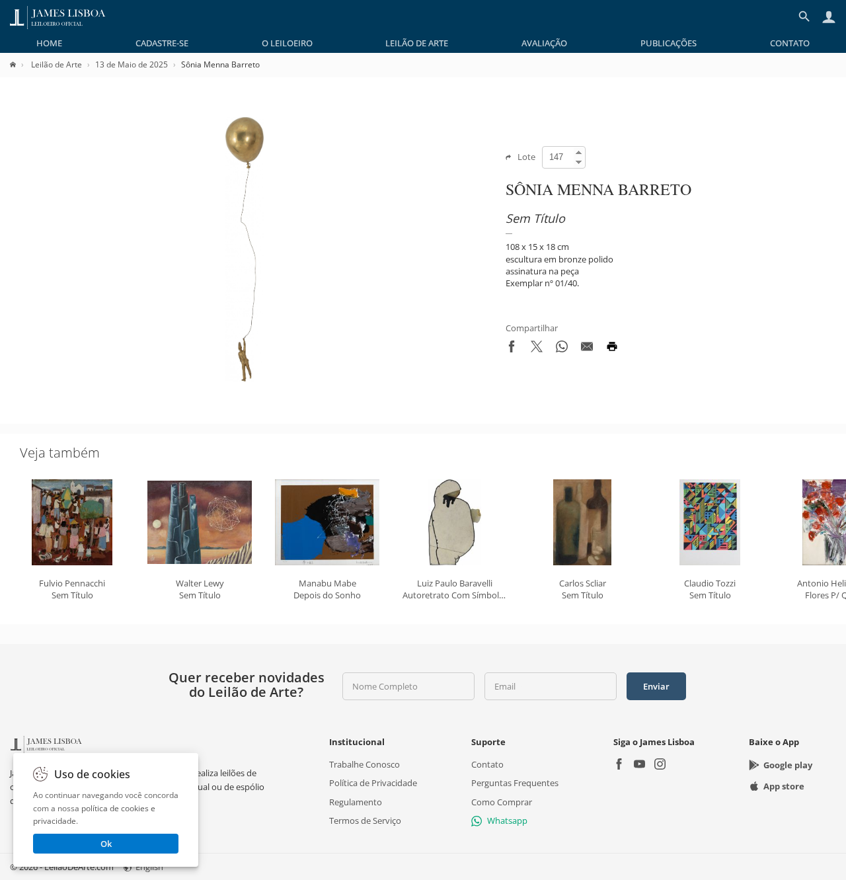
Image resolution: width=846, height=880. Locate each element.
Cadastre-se (161, 43)
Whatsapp (507, 820)
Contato (790, 43)
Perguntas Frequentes (514, 783)
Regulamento (355, 801)
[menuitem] (49, 43)
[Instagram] (660, 765)
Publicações (668, 43)
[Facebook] (619, 765)
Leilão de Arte (416, 43)
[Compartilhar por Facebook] (512, 349)
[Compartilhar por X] (537, 349)
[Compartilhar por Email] (587, 349)
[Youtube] (639, 765)
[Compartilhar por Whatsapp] (562, 349)
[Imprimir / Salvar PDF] (612, 349)
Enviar (656, 686)
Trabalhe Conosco (364, 764)
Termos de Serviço (365, 820)
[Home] (19, 64)
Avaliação (544, 43)
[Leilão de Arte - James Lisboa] (58, 16)
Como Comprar (501, 801)
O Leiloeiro (287, 43)
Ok (106, 844)
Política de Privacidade (373, 783)
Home (49, 43)
